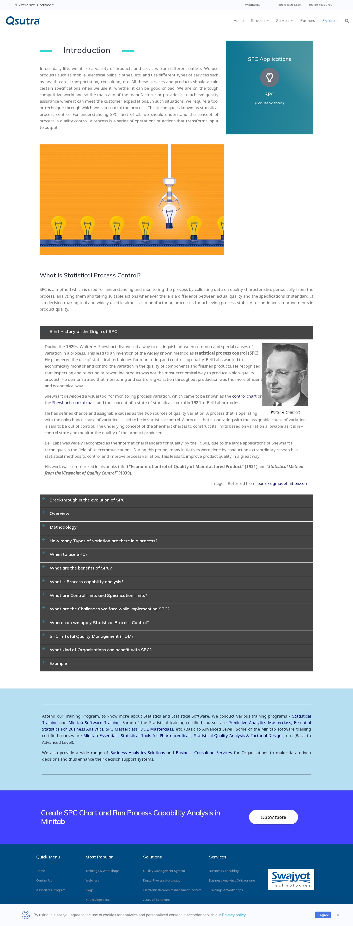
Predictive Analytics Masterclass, (260, 722)
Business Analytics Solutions (137, 752)
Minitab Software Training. (95, 722)
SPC (270, 94)
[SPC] (269, 77)
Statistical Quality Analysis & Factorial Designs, (239, 735)
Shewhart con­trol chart (74, 402)
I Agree (323, 915)
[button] (176, 332)
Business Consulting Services (204, 752)
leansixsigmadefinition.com (282, 483)
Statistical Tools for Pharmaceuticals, (157, 735)
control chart (244, 396)
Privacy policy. (234, 915)
